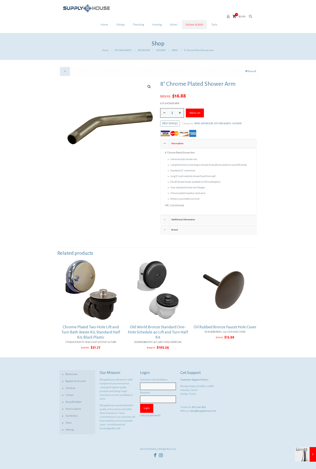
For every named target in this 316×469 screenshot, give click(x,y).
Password (145, 392)
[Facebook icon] (155, 455)
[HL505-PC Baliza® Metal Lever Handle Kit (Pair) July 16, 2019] (305, 454)
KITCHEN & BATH (123, 50)
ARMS (175, 50)
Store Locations (73, 409)
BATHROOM (144, 50)
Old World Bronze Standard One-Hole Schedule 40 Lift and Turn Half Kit (158, 332)
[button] (149, 86)
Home (105, 50)
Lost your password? (150, 415)
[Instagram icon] (161, 455)
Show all (252, 71)
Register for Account (75, 381)
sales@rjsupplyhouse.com (202, 411)
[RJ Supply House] (86, 8)
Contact (69, 395)
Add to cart (194, 113)
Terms (68, 423)
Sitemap (69, 429)
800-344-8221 (199, 407)
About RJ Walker (73, 402)
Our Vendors (71, 416)
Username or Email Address (154, 379)
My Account (71, 374)
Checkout (70, 388)
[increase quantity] (180, 113)
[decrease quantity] (164, 113)
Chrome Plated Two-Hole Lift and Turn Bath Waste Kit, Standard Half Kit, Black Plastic (90, 332)
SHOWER (160, 50)
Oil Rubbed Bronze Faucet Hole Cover (225, 327)
